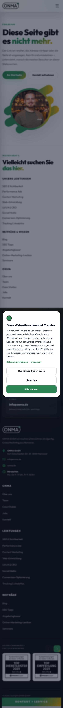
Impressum (36, 362)
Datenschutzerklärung (17, 362)
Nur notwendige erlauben (31, 370)
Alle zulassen (31, 389)
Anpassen (31, 380)
